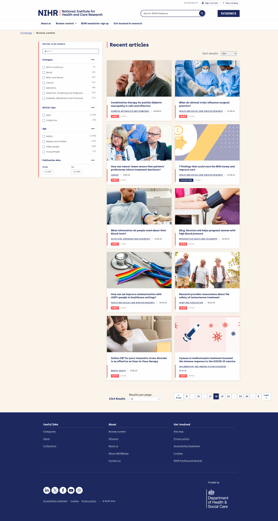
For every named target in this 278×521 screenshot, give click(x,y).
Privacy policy (181, 439)
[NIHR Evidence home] (70, 12)
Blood (70, 72)
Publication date (51, 160)
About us (46, 23)
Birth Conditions (70, 67)
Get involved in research (128, 23)
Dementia (70, 87)
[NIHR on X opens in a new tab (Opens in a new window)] (54, 490)
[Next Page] (258, 396)
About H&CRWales (119, 453)
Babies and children (71, 141)
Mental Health (118, 371)
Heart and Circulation (191, 303)
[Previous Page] (186, 396)
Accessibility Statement (187, 446)
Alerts (46, 439)
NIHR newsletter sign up (95, 23)
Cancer (70, 82)
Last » (266, 396)
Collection (71, 120)
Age (44, 128)
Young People (71, 151)
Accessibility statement (55, 501)
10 (198, 396)
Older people (71, 146)
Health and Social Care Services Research (201, 111)
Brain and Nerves (70, 77)
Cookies (178, 453)
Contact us (115, 461)
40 (246, 396)
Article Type (49, 107)
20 (228, 396)
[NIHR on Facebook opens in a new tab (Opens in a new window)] (63, 490)
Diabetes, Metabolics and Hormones (70, 98)
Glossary (113, 439)
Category (47, 59)
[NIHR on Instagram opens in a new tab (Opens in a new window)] (79, 490)
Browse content (65, 23)
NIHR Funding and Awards (188, 461)
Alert (71, 115)
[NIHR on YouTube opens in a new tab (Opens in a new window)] (71, 490)
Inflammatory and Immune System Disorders (202, 367)
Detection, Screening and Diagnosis (70, 93)
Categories (49, 431)
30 (240, 396)
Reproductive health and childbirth (198, 239)
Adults (71, 136)
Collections (49, 446)
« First (178, 396)
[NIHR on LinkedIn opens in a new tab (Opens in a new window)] (46, 490)
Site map (178, 431)
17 (210, 396)
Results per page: (140, 394)
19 (222, 396)
